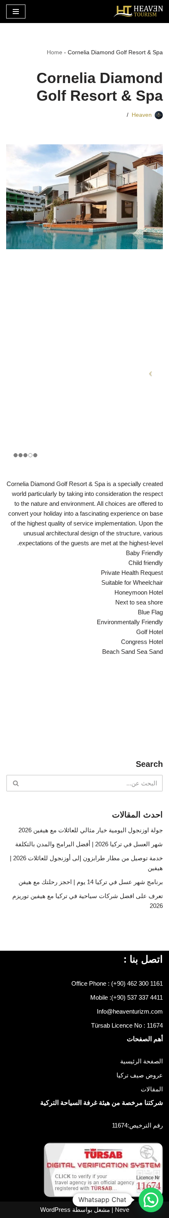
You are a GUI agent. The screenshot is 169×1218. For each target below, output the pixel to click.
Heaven (142, 115)
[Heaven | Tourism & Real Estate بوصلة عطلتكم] (138, 11)
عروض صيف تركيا (139, 1075)
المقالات (152, 1089)
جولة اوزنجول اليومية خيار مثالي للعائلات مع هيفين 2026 (90, 830)
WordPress (55, 1209)
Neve (122, 1209)
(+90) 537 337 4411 (137, 997)
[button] (151, 1200)
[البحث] (15, 783)
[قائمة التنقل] (15, 12)
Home (54, 52)
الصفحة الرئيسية (141, 1061)
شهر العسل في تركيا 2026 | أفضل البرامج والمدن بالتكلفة (89, 844)
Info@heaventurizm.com (130, 1011)
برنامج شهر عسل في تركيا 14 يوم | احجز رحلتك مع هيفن (90, 881)
